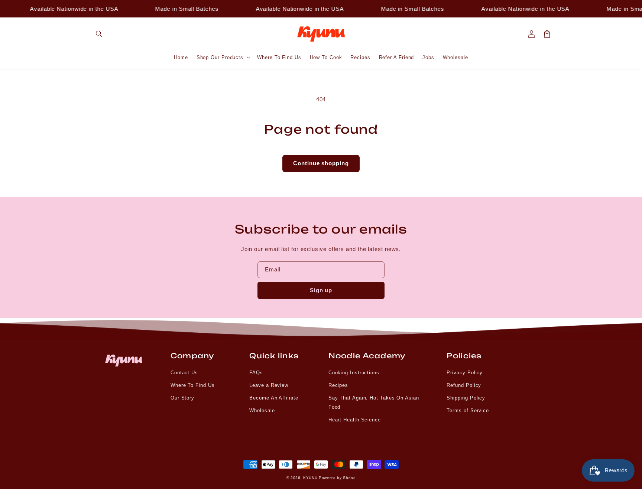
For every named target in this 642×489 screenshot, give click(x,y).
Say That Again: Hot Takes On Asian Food (373, 402)
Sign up (321, 290)
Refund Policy (464, 385)
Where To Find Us (193, 385)
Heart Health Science (354, 420)
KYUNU (310, 478)
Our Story (182, 398)
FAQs (256, 372)
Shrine (349, 478)
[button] (99, 34)
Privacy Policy (465, 372)
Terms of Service (468, 410)
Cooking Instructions (353, 372)
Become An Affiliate (273, 398)
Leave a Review (268, 385)
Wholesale (262, 410)
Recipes (338, 385)
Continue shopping (321, 163)
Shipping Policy (466, 398)
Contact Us (184, 372)
